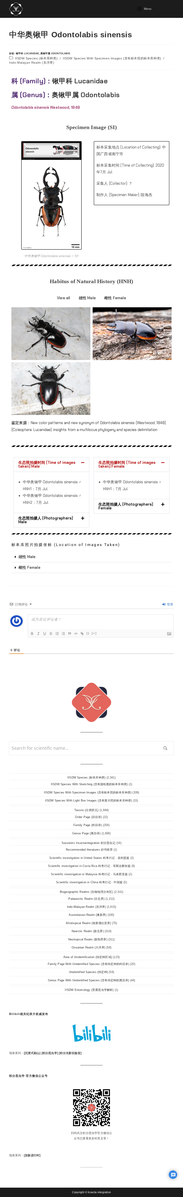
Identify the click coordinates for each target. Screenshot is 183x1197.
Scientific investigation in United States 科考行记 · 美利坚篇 (89, 858)
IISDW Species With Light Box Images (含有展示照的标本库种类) (88, 800)
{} (87, 633)
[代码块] (76, 633)
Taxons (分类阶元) (86, 810)
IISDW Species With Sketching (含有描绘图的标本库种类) (89, 784)
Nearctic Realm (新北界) (88, 931)
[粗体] (32, 633)
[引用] (70, 633)
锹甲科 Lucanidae (27, 53)
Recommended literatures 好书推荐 (89, 849)
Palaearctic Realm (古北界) (86, 898)
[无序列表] (63, 633)
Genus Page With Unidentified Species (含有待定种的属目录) (88, 980)
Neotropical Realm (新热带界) (87, 939)
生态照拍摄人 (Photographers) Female (125, 506)
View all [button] (63, 297)
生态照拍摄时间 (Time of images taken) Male (47, 464)
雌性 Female (29, 567)
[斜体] (38, 633)
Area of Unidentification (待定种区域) (87, 957)
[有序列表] (57, 633)
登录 (169, 604)
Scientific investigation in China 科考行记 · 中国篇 (89, 882)
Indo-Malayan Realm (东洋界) (31, 62)
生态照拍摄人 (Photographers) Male (45, 520)
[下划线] (45, 633)
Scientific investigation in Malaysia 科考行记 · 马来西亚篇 (89, 874)
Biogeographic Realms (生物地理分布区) (86, 892)
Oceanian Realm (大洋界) (88, 947)
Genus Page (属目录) (86, 833)
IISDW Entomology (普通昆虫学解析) (89, 990)
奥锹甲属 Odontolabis (55, 53)
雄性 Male (27, 556)
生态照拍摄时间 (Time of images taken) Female (127, 464)
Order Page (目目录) (88, 817)
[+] (94, 633)
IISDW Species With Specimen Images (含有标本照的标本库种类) (112, 58)
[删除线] (51, 633)
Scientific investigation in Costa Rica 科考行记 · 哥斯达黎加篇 (89, 866)
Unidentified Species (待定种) (88, 972)
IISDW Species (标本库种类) (36, 58)
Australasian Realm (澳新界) (87, 915)
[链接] (82, 633)
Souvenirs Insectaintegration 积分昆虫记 (88, 843)
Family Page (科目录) (87, 825)
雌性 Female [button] (115, 297)
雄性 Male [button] (87, 297)
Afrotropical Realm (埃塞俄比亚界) (88, 923)
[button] (51, 464)
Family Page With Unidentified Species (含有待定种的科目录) (88, 964)
